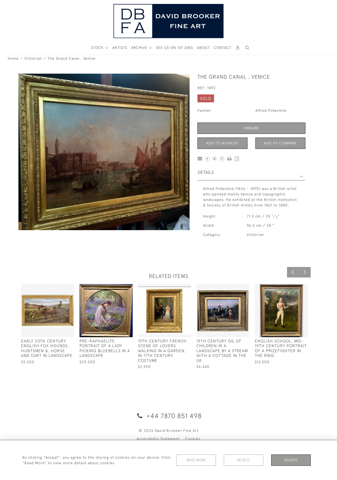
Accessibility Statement (158, 439)
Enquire (251, 128)
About (203, 48)
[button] (247, 47)
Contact (222, 48)
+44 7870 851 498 (173, 416)
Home (13, 58)
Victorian (33, 58)
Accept (291, 460)
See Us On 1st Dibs (174, 48)
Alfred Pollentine (270, 110)
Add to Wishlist (222, 143)
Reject (243, 460)
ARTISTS (119, 48)
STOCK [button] (98, 48)
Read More (196, 460)
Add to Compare (280, 143)
